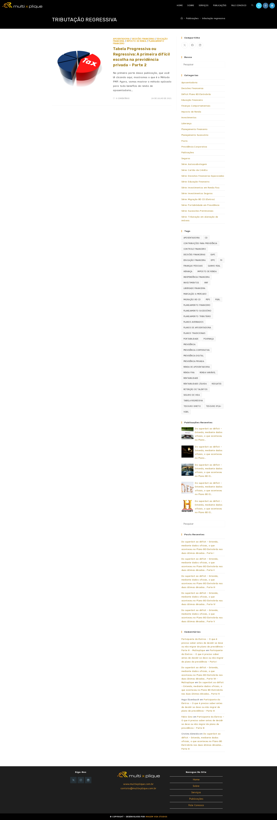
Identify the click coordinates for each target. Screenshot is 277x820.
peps (208, 299)
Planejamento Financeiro (194, 129)
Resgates (216, 384)
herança (188, 271)
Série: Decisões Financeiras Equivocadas (202, 176)
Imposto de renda (207, 271)
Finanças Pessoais (193, 266)
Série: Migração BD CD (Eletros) (198, 199)
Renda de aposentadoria (197, 367)
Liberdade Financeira (194, 288)
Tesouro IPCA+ (213, 406)
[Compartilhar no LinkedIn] (200, 45)
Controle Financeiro (195, 249)
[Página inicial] (182, 18)
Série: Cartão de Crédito (194, 170)
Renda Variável (208, 372)
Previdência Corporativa (194, 147)
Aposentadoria (121, 39)
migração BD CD (192, 299)
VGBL (186, 412)
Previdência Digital (194, 356)
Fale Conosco (196, 805)
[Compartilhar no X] (184, 45)
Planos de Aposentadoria (197, 327)
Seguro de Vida (192, 395)
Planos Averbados (193, 322)
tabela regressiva (193, 400)
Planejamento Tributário (197, 316)
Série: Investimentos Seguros (197, 193)
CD (206, 238)
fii (221, 260)
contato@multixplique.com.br (138, 788)
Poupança (209, 339)
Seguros (185, 158)
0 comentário (123, 98)
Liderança (186, 123)
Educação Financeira (192, 100)
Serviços (196, 792)
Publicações (187, 152)
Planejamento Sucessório (195, 135)
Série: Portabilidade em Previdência (200, 205)
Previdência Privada (194, 361)
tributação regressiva (213, 18)
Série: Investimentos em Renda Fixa (200, 187)
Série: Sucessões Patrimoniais (197, 211)
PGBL (217, 299)
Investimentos (189, 117)
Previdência (189, 344)
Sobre (196, 786)
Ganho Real (214, 266)
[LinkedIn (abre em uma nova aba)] (272, 6)
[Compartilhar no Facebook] (192, 45)
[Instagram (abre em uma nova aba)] (265, 6)
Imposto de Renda (136, 41)
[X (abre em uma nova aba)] (259, 6)
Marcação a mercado (195, 294)
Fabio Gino (187, 717)
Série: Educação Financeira (195, 181)
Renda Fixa (189, 372)
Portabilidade (191, 339)
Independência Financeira (197, 277)
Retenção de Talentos (196, 389)
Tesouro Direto (192, 406)
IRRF (206, 283)
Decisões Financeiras (143, 39)
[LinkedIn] (88, 780)
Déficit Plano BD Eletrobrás (196, 94)
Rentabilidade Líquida (195, 384)
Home (196, 779)
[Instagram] (81, 780)
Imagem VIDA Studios (156, 817)
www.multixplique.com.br (138, 784)
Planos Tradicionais (195, 333)
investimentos (191, 283)
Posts (184, 141)
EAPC (213, 254)
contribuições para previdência (200, 243)
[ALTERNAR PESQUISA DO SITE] (252, 5)
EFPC (213, 260)
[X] (73, 780)
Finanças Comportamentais (195, 106)
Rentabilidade (191, 378)
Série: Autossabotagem (194, 164)
